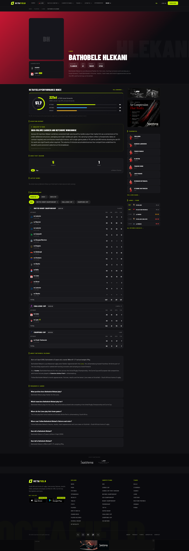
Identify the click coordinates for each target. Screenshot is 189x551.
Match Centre (52, 3)
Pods (72, 487)
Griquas (136, 504)
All (31, 202)
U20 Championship (108, 497)
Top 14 (104, 507)
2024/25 (53, 197)
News (33, 3)
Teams (78, 3)
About (128, 534)
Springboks (98, 3)
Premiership (106, 504)
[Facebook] (88, 534)
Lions (43, 9)
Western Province (140, 501)
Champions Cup (83, 202)
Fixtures (74, 491)
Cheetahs (137, 497)
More (107, 3)
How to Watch (75, 511)
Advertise (149, 534)
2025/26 (34, 197)
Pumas (136, 507)
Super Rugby (106, 511)
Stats (73, 504)
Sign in (164, 3)
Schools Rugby (76, 521)
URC (103, 484)
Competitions (67, 3)
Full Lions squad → (133, 195)
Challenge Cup (68, 202)
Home (30, 9)
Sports (87, 3)
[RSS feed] (98, 534)
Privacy (134, 534)
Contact (157, 534)
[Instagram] (83, 534)
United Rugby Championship (47, 202)
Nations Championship (109, 494)
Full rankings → (118, 89)
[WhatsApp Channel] (93, 534)
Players (36, 9)
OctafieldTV (75, 524)
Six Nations (106, 521)
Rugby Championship (109, 501)
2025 (43, 197)
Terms (141, 534)
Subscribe (173, 3)
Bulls (135, 484)
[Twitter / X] (78, 534)
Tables (73, 501)
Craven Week (75, 514)
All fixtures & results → (135, 228)
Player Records (76, 517)
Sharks (136, 491)
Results (73, 497)
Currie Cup (105, 487)
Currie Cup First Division (110, 491)
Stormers (137, 487)
